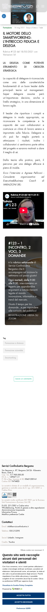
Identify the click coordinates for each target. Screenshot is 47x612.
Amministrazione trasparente (13, 510)
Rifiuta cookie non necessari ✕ (32, 550)
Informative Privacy (9, 512)
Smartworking (10, 358)
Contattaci (7, 522)
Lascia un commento (23, 379)
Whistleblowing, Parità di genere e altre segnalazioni (23, 508)
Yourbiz (12, 542)
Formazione (7, 28)
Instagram (19, 538)
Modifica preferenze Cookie (13, 514)
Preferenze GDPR (23, 608)
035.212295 (14, 531)
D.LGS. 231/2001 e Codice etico (15, 506)
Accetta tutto (24, 595)
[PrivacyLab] (16, 589)
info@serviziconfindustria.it (18, 526)
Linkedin (11, 538)
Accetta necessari (24, 602)
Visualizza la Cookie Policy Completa (17, 585)
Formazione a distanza (14, 343)
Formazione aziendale (14, 350)
